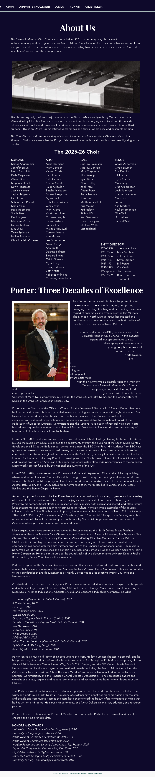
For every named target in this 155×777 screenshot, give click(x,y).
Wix (100, 773)
